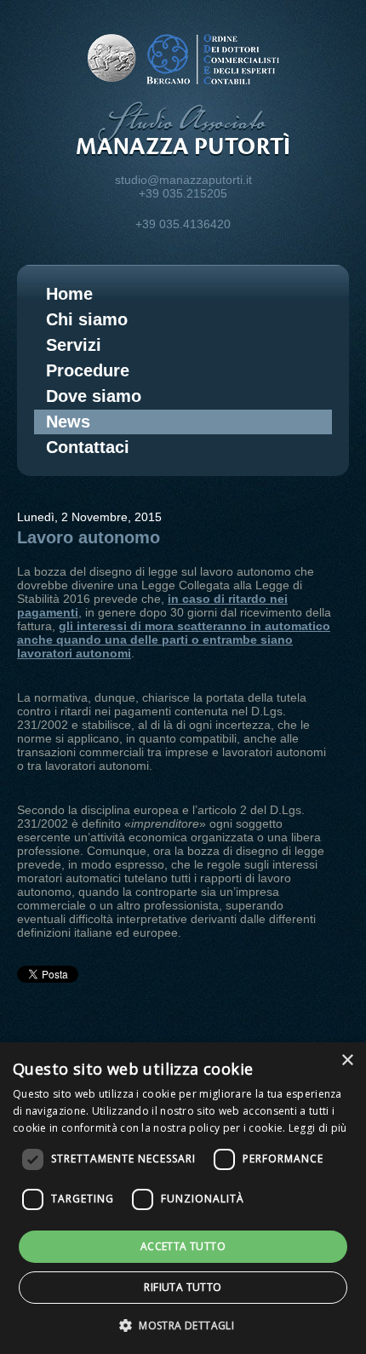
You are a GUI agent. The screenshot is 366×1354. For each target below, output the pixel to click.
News (68, 421)
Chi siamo (87, 319)
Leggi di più (318, 1128)
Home (69, 293)
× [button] (346, 1060)
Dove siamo (93, 396)
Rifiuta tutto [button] (182, 1287)
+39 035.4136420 (183, 224)
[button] (183, 1324)
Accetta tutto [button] (183, 1246)
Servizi (73, 345)
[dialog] (183, 1198)
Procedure (87, 370)
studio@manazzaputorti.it (183, 179)
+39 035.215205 (183, 193)
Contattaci (87, 447)
